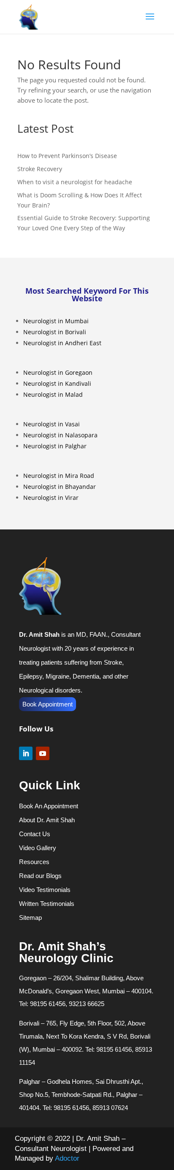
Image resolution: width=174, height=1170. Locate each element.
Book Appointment (47, 704)
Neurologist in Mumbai (56, 321)
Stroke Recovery (39, 169)
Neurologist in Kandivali (57, 383)
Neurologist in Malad (53, 394)
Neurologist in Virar (51, 498)
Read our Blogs (40, 875)
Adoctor (67, 1158)
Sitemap (30, 917)
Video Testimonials (45, 889)
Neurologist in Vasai (51, 424)
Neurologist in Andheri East (62, 343)
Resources (34, 861)
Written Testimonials (46, 903)
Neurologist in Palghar (55, 446)
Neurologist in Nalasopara (60, 435)
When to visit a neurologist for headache (74, 182)
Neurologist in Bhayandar (59, 487)
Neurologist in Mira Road (58, 476)
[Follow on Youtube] (42, 753)
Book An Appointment (48, 806)
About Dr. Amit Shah (47, 820)
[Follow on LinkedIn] (26, 753)
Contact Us (34, 833)
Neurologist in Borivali (54, 332)
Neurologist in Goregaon (57, 372)
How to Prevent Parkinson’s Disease (67, 156)
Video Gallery (37, 847)
